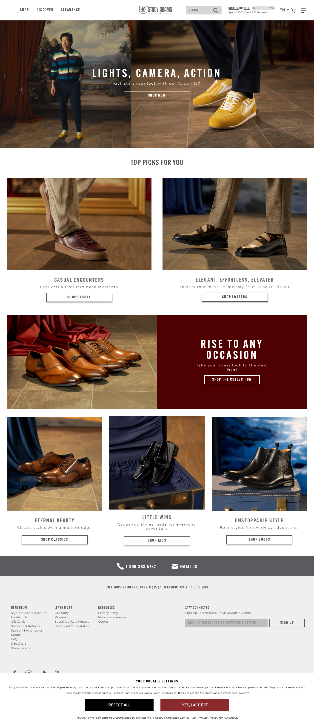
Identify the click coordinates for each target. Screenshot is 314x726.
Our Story (62, 613)
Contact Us (19, 617)
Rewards (61, 617)
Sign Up (287, 623)
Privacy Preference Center (112, 619)
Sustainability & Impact (72, 621)
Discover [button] (45, 10)
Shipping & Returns (25, 626)
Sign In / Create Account (29, 613)
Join (247, 8)
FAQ (14, 639)
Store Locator (21, 648)
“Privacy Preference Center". (171, 717)
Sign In (233, 8)
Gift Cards (18, 621)
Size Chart (18, 643)
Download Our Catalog (72, 626)
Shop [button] (24, 10)
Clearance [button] (70, 10)
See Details (199, 587)
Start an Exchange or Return (26, 633)
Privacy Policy (108, 613)
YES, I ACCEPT (195, 705)
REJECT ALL (119, 705)
